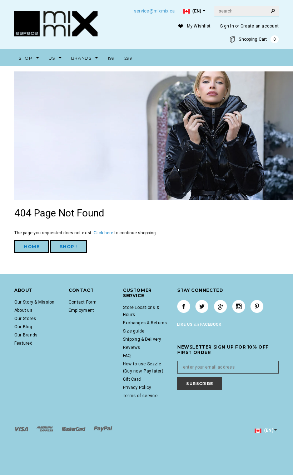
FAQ (127, 355)
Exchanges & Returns (145, 322)
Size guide (133, 331)
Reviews (131, 347)
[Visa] (21, 428)
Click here (104, 232)
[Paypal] (103, 428)
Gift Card (132, 379)
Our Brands (26, 335)
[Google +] (220, 306)
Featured (23, 343)
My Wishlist (199, 26)
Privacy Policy (137, 387)
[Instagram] (238, 306)
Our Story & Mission (34, 302)
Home (31, 246)
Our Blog (23, 326)
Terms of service (140, 395)
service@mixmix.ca (154, 11)
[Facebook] (183, 306)
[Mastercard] (74, 428)
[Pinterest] (256, 306)
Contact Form (82, 302)
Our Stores (25, 318)
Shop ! (68, 246)
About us (23, 310)
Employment (81, 310)
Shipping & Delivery (142, 339)
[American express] (45, 428)
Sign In (227, 26)
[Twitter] (201, 306)
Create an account (259, 26)
